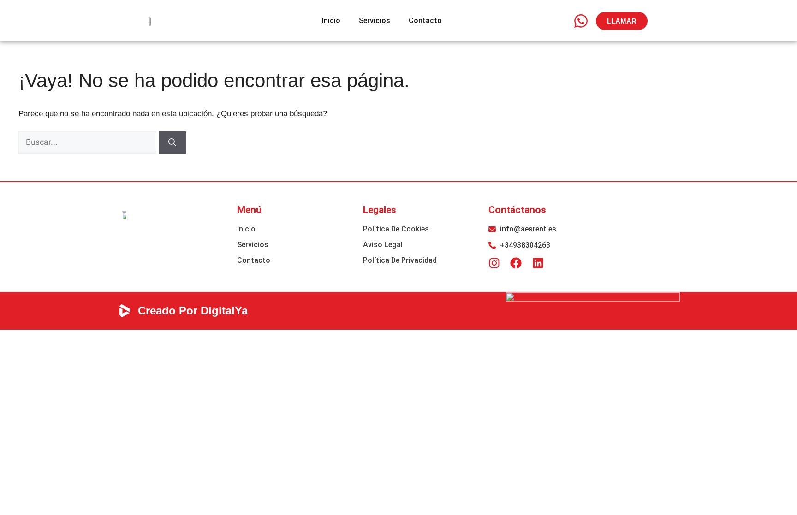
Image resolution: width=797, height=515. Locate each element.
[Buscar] (172, 142)
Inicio (331, 20)
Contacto (425, 20)
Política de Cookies (396, 229)
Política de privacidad (400, 260)
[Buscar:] (88, 142)
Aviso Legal (383, 244)
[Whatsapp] (580, 21)
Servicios (374, 20)
